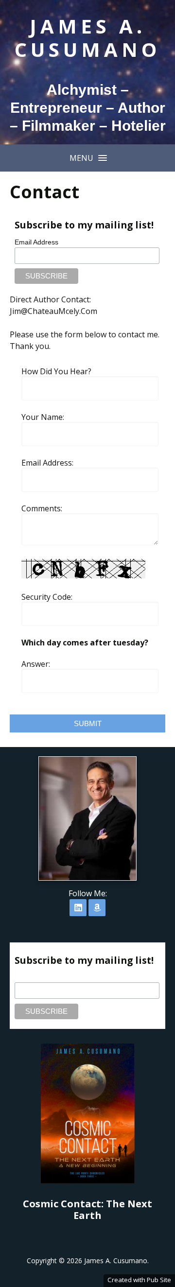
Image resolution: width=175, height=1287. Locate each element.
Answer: (35, 664)
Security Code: (46, 596)
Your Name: (42, 417)
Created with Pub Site (139, 1279)
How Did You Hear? (56, 371)
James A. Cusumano (87, 38)
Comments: (41, 508)
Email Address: (47, 462)
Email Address (36, 242)
